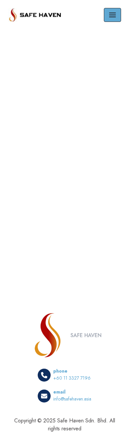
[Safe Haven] (36, 15)
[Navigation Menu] (112, 15)
